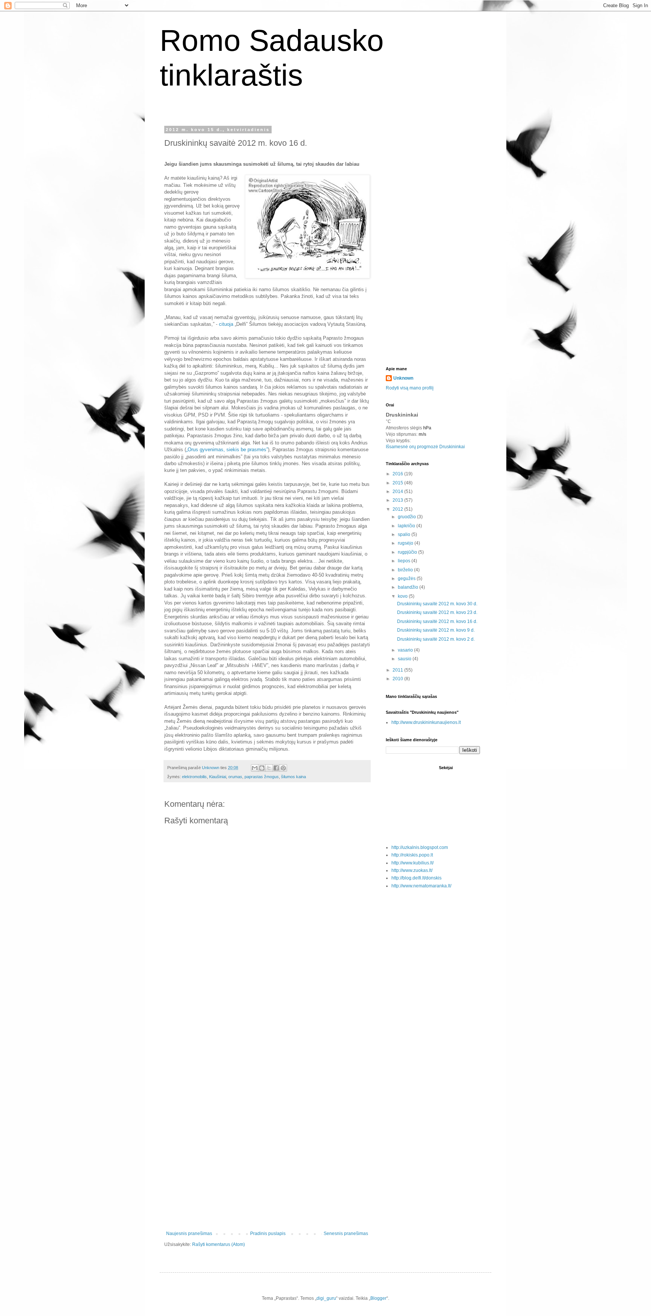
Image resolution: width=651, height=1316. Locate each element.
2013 (398, 500)
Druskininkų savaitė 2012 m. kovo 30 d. (437, 603)
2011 (398, 670)
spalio (404, 534)
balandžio (408, 587)
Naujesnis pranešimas (189, 1233)
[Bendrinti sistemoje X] (269, 768)
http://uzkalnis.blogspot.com (419, 847)
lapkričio (407, 525)
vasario (406, 650)
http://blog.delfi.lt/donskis (416, 878)
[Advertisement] (267, 1108)
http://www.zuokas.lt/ (411, 870)
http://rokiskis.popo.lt (412, 855)
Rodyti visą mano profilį (410, 388)
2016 (398, 473)
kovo (403, 596)
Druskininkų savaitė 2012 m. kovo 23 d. (437, 612)
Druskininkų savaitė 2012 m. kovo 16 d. (437, 621)
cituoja (227, 324)
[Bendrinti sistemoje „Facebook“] (276, 768)
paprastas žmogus (262, 776)
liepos (404, 560)
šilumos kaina (293, 776)
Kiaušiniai (217, 776)
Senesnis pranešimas (346, 1233)
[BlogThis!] (262, 768)
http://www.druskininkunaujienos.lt (426, 722)
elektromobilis (194, 776)
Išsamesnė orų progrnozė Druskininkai (425, 446)
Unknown (403, 378)
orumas (235, 776)
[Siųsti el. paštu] (254, 768)
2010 (398, 678)
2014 (398, 491)
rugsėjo (406, 543)
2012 (398, 509)
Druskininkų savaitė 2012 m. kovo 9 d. (436, 630)
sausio (405, 658)
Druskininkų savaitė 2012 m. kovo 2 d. (436, 639)
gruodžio (407, 516)
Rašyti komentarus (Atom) (218, 1244)
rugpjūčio (408, 552)
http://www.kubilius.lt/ (412, 863)
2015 (398, 482)
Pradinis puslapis (268, 1233)
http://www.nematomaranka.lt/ (421, 886)
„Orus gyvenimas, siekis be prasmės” (227, 449)
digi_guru (326, 1298)
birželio (406, 570)
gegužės (407, 578)
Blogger (378, 1298)
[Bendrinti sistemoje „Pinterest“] (283, 768)
